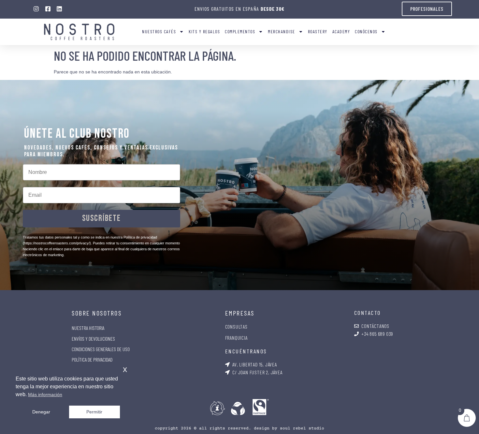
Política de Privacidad (92, 359)
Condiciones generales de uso (101, 349)
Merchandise (281, 31)
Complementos (240, 31)
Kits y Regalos (204, 31)
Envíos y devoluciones (93, 338)
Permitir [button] (94, 411)
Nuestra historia (88, 328)
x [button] (125, 369)
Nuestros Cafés (159, 31)
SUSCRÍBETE (101, 218)
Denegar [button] (41, 411)
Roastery (317, 31)
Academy (341, 31)
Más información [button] (45, 394)
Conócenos (366, 31)
